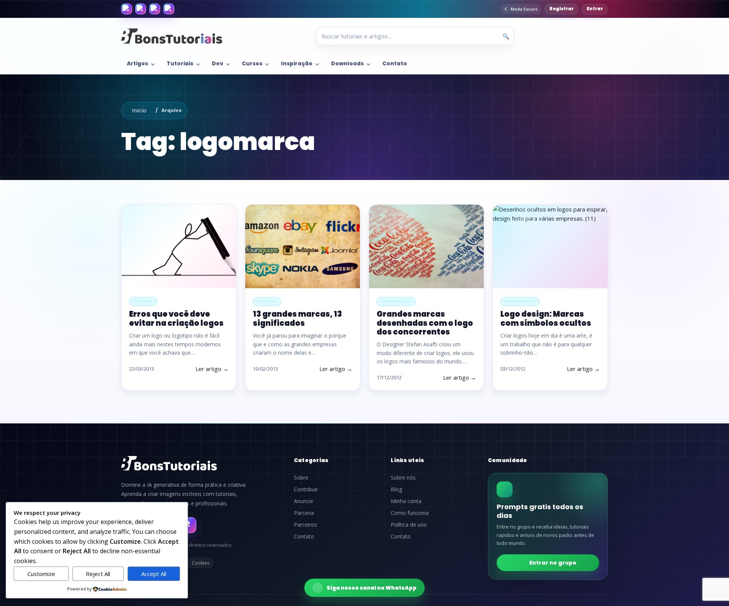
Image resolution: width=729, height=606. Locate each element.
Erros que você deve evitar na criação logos (176, 318)
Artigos (137, 63)
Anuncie (303, 501)
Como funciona (410, 513)
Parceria (304, 513)
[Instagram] (140, 8)
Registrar (561, 9)
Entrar (595, 9)
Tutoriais (180, 63)
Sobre (301, 477)
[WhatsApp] (154, 8)
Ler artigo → (212, 368)
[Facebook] (126, 8)
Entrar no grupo (552, 563)
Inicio (139, 110)
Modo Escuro (524, 9)
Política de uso (409, 524)
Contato (394, 63)
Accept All (153, 574)
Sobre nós (403, 477)
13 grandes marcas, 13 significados (297, 318)
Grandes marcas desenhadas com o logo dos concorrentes (425, 323)
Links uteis (407, 460)
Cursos (252, 63)
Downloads (347, 63)
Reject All (98, 574)
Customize (41, 574)
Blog (396, 489)
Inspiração (296, 63)
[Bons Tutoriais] (171, 36)
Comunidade (507, 460)
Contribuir (306, 489)
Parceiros (305, 524)
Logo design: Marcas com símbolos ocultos (545, 318)
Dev (217, 63)
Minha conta (406, 501)
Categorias (311, 460)
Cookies (200, 563)
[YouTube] (168, 8)
